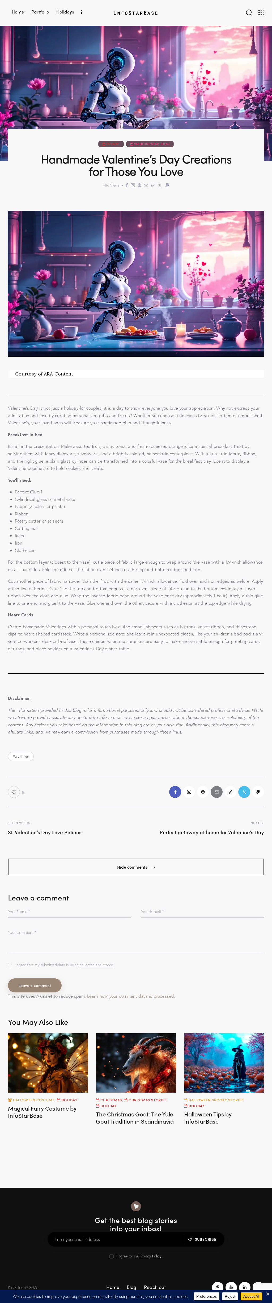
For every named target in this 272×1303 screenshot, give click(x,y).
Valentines (21, 756)
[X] (160, 185)
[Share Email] (146, 185)
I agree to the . (139, 1256)
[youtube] (231, 1287)
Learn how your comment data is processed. (131, 996)
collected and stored (96, 965)
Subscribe (205, 1239)
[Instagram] (133, 185)
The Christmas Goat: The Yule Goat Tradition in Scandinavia (135, 1118)
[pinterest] (217, 1287)
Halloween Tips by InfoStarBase (208, 1118)
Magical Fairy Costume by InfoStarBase (42, 1112)
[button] (16, 792)
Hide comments (132, 867)
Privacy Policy (150, 1256)
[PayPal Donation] (167, 185)
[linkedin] (244, 1287)
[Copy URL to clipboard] (152, 185)
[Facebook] (127, 185)
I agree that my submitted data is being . (64, 964)
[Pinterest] (139, 185)
